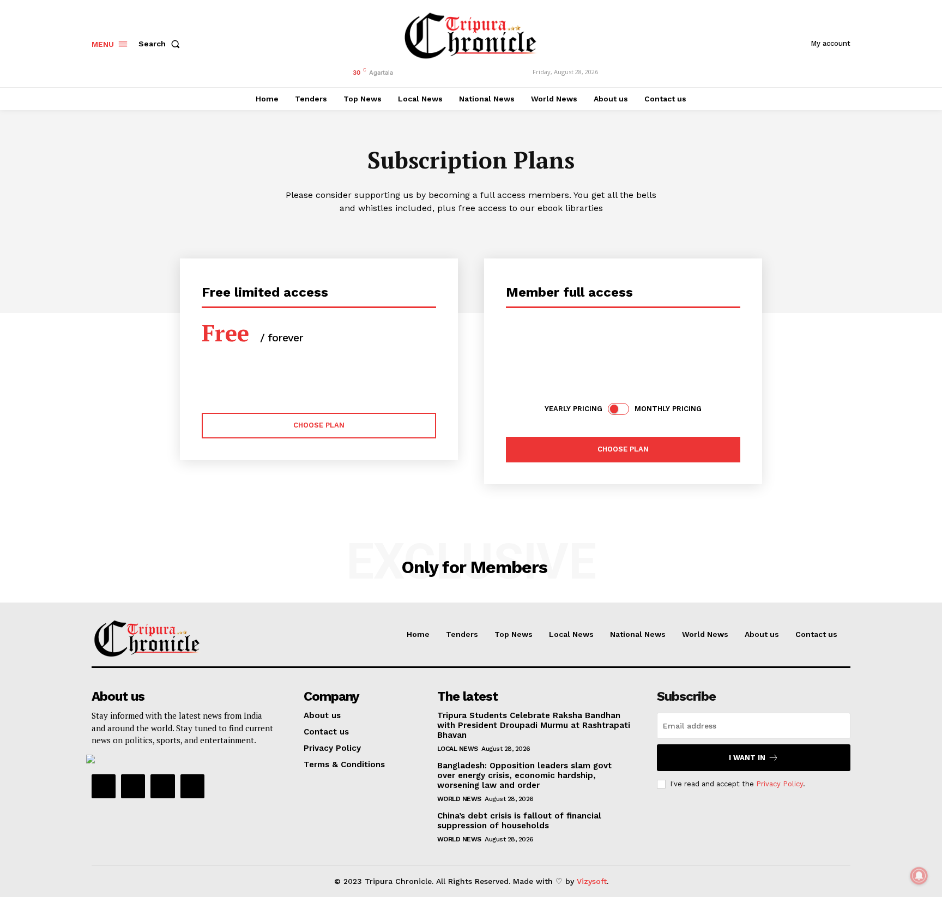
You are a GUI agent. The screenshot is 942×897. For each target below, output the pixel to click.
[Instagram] (133, 786)
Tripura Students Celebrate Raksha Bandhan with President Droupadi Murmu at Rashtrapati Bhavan (533, 725)
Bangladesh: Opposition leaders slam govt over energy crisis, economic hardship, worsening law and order (524, 775)
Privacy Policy (779, 784)
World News (459, 799)
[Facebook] (104, 786)
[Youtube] (192, 786)
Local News (457, 748)
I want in (747, 758)
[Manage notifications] (919, 875)
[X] (162, 786)
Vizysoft (592, 881)
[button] (161, 43)
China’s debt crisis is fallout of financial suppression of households (519, 820)
